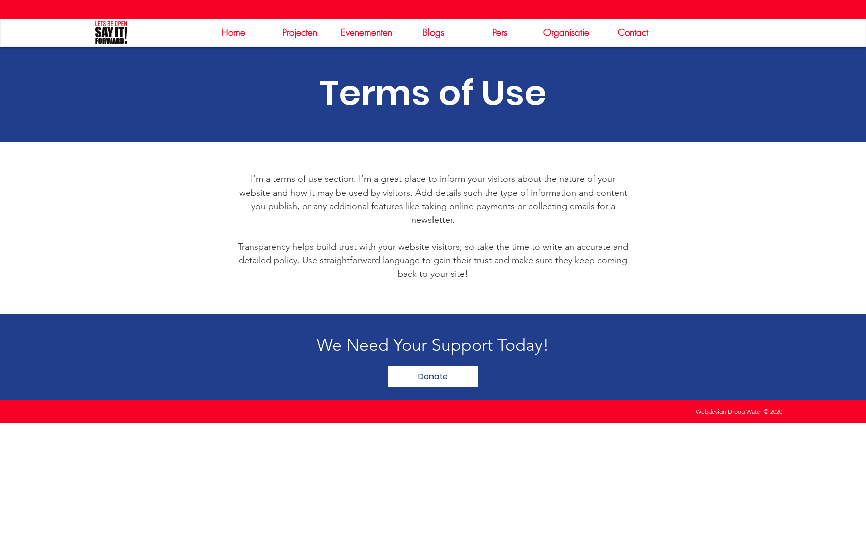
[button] (433, 376)
